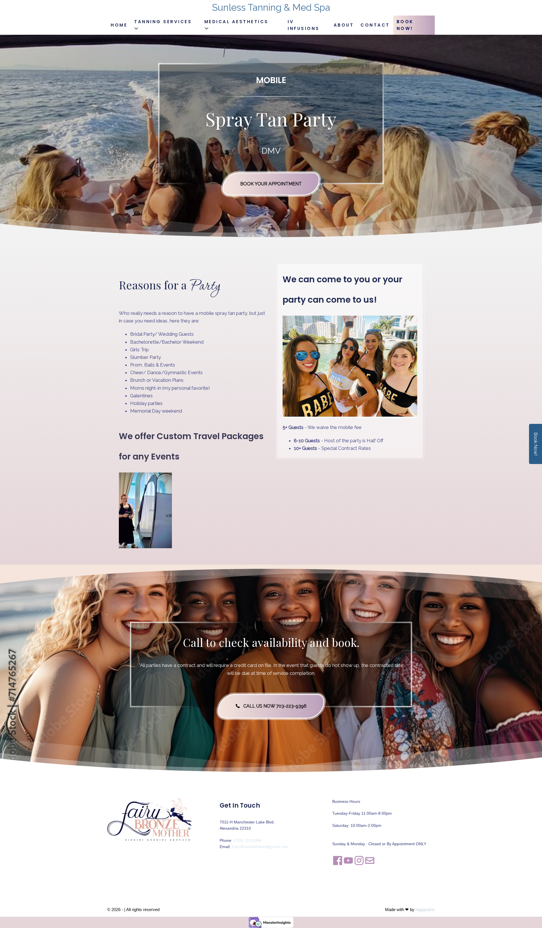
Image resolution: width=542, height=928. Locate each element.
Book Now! (535, 444)
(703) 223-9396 (247, 840)
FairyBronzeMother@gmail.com (260, 846)
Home (119, 25)
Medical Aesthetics (236, 22)
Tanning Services (163, 22)
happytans (425, 909)
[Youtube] (348, 860)
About (344, 25)
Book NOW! (405, 25)
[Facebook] (337, 860)
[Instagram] (359, 860)
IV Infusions (304, 25)
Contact (375, 25)
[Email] (369, 860)
